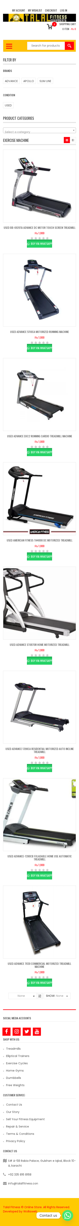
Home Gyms (15, 1071)
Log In (63, 10)
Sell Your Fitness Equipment (25, 1119)
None (21, 996)
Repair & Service (17, 1126)
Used (8, 105)
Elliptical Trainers (17, 1056)
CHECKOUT (51, 10)
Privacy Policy (15, 1141)
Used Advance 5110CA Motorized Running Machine (39, 332)
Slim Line (45, 81)
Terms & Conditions (20, 1134)
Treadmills (13, 1049)
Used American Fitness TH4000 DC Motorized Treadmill (40, 540)
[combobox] (39, 130)
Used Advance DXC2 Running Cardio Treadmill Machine (39, 436)
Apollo (28, 81)
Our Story (12, 1112)
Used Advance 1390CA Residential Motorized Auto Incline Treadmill (39, 750)
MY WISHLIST (35, 10)
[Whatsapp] (67, 1215)
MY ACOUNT (18, 10)
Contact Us (14, 1105)
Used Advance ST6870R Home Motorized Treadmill (39, 644)
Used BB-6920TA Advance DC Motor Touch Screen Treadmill (40, 227)
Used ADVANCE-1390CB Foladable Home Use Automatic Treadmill (39, 857)
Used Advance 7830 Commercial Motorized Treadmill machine (39, 965)
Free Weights (15, 1085)
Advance (11, 81)
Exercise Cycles (17, 1063)
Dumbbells (13, 1078)
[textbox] (39, 132)
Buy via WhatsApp (41, 243)
